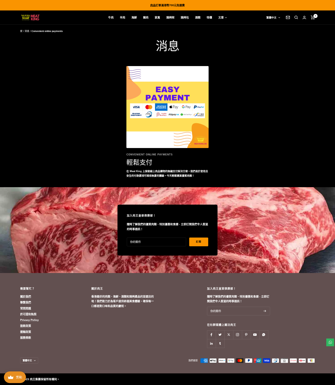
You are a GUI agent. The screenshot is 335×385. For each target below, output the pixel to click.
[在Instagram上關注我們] (237, 334)
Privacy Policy (29, 319)
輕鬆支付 (139, 162)
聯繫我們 (25, 302)
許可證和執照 (28, 314)
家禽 (157, 17)
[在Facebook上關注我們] (211, 334)
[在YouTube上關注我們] (255, 334)
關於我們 (25, 296)
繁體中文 (271, 17)
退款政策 (25, 325)
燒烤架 (170, 17)
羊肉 (122, 17)
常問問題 (25, 308)
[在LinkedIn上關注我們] (211, 343)
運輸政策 (25, 331)
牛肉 (111, 17)
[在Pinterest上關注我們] (246, 334)
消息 (27, 31)
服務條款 (25, 337)
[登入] (304, 17)
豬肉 (146, 17)
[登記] (264, 311)
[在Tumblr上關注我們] (220, 343)
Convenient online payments (149, 154)
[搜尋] (296, 17)
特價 (209, 17)
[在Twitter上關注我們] (220, 334)
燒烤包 (185, 17)
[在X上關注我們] (228, 334)
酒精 (197, 17)
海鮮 (134, 17)
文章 (221, 17)
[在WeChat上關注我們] (263, 334)
